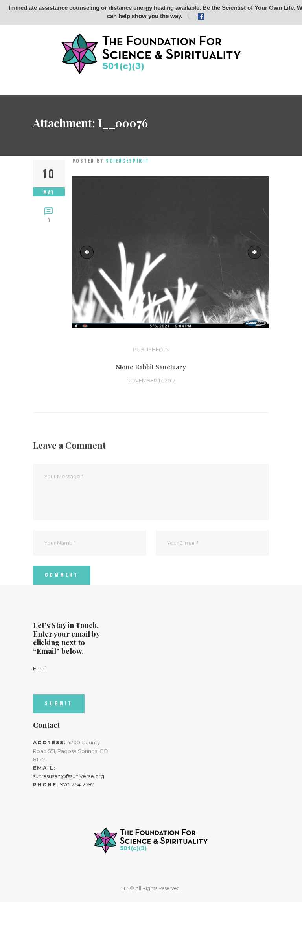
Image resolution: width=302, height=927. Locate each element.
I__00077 (258, 252)
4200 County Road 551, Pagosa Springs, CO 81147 (70, 750)
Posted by (110, 160)
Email (40, 668)
